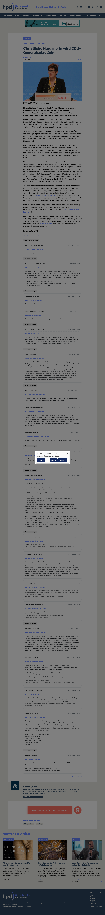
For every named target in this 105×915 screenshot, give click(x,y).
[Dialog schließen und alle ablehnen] (68, 453)
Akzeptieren (63, 460)
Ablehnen (53, 460)
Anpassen (41, 460)
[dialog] (52, 457)
